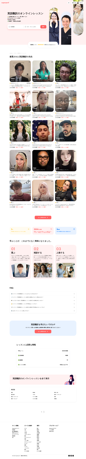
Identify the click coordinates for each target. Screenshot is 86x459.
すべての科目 (26, 451)
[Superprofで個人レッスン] (5, 3)
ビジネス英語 (35, 398)
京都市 (38, 440)
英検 (55, 396)
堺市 (37, 449)
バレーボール (26, 448)
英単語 (55, 398)
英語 (12, 392)
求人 (13, 437)
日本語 (25, 432)
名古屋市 (38, 432)
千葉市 (38, 446)
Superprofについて (15, 428)
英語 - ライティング (14, 396)
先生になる (74, 2)
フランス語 (26, 440)
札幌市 (38, 434)
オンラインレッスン (15, 434)
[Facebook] (69, 455)
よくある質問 (51, 429)
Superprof (11, 53)
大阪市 (38, 431)
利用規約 (13, 429)
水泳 (25, 429)
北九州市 (38, 448)
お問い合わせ (51, 431)
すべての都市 (39, 451)
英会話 (34, 392)
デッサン (26, 446)
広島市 (38, 443)
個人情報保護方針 (15, 431)
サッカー (26, 443)
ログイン (81, 2)
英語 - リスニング (14, 398)
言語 (15, 53)
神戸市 (38, 437)
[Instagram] (73, 455)
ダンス (25, 428)
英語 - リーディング (57, 394)
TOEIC (34, 394)
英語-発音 (13, 394)
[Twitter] (71, 455)
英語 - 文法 (56, 392)
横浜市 (38, 429)
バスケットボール (27, 434)
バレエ (25, 431)
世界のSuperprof (15, 432)
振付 (25, 449)
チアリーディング (27, 437)
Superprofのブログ (52, 428)
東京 (37, 428)
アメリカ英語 (35, 396)
